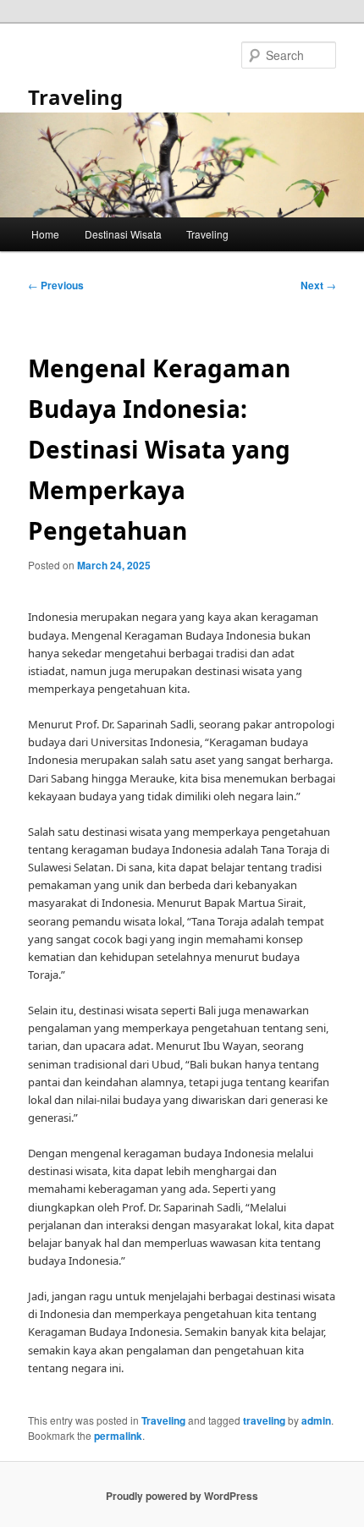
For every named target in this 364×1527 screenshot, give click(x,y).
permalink (118, 1435)
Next (318, 285)
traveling (264, 1420)
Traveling (75, 97)
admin (316, 1420)
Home (45, 234)
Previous (56, 285)
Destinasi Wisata (123, 234)
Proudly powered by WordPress (182, 1495)
